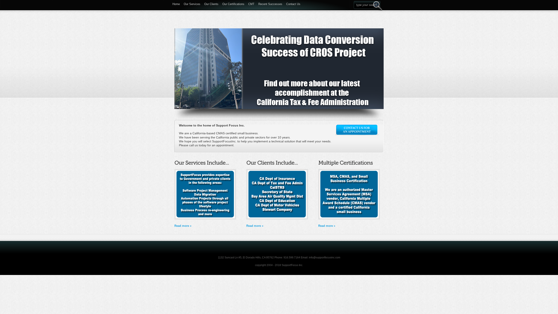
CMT (251, 3)
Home (176, 3)
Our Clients (211, 3)
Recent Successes (270, 3)
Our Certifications (233, 3)
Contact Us (293, 3)
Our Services (192, 3)
